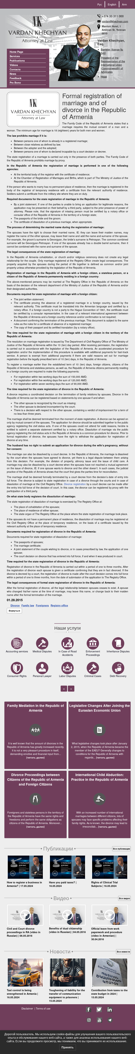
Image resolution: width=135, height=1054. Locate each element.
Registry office (59, 605)
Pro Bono (15, 82)
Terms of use (42, 1008)
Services (15, 56)
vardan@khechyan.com (115, 21)
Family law (27, 605)
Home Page (16, 51)
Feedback (15, 78)
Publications (17, 60)
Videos (14, 65)
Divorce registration (75, 484)
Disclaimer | (28, 1008)
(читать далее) (35, 757)
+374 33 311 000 (113, 16)
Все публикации (121, 848)
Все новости (123, 951)
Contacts (15, 69)
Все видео (124, 898)
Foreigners (42, 605)
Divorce (15, 605)
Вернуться (14, 610)
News (13, 73)
